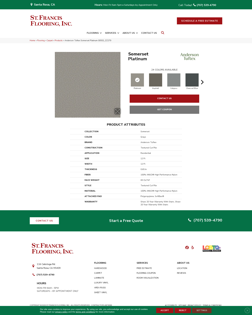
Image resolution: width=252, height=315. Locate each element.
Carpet (50, 40)
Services (110, 33)
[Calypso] (174, 80)
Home (32, 40)
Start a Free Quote (126, 220)
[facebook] (186, 248)
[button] (199, 20)
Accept (165, 310)
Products (59, 40)
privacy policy (61, 312)
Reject (183, 310)
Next (202, 77)
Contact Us (149, 33)
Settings (201, 310)
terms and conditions (85, 312)
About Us (129, 33)
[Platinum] (137, 80)
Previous (127, 77)
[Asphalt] (155, 80)
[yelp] (192, 248)
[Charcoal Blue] (192, 80)
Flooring (93, 33)
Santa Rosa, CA (44, 5)
